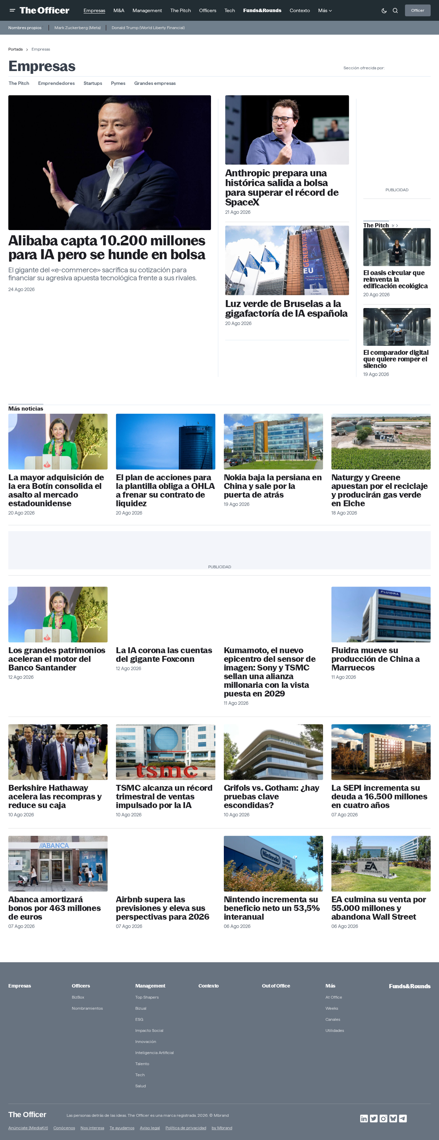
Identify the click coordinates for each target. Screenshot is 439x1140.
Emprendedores (56, 83)
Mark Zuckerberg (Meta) (77, 27)
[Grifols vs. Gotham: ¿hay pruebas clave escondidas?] (273, 752)
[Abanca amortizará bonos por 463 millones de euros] (58, 864)
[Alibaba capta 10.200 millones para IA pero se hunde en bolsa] (109, 162)
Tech (140, 1074)
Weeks (332, 1008)
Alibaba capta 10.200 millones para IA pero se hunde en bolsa (106, 247)
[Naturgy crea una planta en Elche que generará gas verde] (381, 442)
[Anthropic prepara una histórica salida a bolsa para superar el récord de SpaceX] (287, 130)
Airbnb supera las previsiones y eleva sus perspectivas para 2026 (162, 908)
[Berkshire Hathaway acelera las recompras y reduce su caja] (58, 752)
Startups (93, 83)
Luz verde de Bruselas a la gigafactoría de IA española (286, 308)
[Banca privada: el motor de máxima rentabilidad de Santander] (58, 614)
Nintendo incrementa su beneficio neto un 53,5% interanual (272, 908)
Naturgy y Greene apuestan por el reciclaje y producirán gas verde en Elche (379, 490)
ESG (139, 1019)
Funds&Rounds (410, 986)
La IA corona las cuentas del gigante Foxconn (164, 654)
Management (150, 986)
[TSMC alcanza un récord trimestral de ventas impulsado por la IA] (165, 752)
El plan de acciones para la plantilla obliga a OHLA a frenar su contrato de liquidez (165, 490)
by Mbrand (222, 1127)
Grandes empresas (155, 83)
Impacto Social (149, 1030)
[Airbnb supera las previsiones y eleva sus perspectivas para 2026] (165, 864)
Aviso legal (150, 1127)
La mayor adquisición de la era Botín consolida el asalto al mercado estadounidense (56, 490)
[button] (12, 10)
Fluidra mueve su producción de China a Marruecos (375, 659)
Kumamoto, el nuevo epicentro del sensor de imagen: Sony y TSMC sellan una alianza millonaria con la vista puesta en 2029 (270, 672)
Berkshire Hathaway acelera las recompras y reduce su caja (55, 796)
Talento (142, 1063)
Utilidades (335, 1030)
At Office (334, 997)
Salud (140, 1086)
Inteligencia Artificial (154, 1052)
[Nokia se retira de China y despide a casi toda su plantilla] (273, 442)
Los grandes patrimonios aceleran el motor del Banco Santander (56, 659)
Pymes (118, 83)
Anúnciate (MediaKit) (28, 1127)
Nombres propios (24, 27)
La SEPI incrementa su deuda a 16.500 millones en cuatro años (379, 796)
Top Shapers (147, 997)
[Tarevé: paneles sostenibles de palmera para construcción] (397, 247)
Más (330, 986)
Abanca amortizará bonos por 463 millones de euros (54, 908)
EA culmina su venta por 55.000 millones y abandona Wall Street (378, 908)
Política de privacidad (186, 1127)
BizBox (78, 997)
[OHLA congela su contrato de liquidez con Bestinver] (165, 442)
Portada (15, 49)
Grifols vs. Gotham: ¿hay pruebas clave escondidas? (271, 796)
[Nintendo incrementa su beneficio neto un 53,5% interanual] (273, 864)
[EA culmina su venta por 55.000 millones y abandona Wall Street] (381, 864)
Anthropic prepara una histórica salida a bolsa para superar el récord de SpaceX (281, 187)
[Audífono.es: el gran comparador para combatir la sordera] (397, 327)
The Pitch (19, 83)
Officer (417, 10)
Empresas (19, 986)
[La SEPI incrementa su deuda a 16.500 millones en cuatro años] (381, 752)
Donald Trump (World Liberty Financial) (148, 27)
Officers (81, 986)
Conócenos (64, 1127)
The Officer (27, 1114)
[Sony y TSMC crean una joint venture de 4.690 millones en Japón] (273, 614)
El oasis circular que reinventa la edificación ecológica (395, 279)
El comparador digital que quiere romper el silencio (396, 359)
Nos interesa (92, 1127)
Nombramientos (87, 1008)
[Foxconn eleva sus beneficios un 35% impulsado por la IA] (165, 614)
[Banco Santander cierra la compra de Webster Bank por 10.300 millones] (58, 442)
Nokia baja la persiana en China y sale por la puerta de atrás (273, 486)
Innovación (145, 1041)
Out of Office (276, 986)
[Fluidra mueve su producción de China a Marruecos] (381, 614)
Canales (333, 1019)
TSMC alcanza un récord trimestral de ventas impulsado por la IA (164, 796)
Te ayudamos (122, 1127)
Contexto (209, 986)
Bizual (140, 1008)
